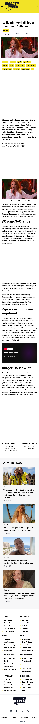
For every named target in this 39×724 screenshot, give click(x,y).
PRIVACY (14, 717)
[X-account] (11, 711)
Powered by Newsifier (19, 721)
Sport (19, 62)
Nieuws (5, 30)
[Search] (37, 6)
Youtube (5, 62)
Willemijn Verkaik (28, 204)
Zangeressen (31, 65)
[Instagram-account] (22, 711)
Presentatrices (7, 69)
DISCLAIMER (24, 717)
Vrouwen (17, 69)
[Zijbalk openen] (2, 6)
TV (32, 69)
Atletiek (5, 65)
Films (11, 65)
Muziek (12, 62)
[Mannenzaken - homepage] (11, 7)
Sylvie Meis (27, 62)
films (24, 236)
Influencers (25, 69)
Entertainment (20, 65)
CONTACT (4, 717)
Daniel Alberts (10, 34)
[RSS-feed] (28, 711)
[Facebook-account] (17, 711)
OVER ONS (34, 717)
